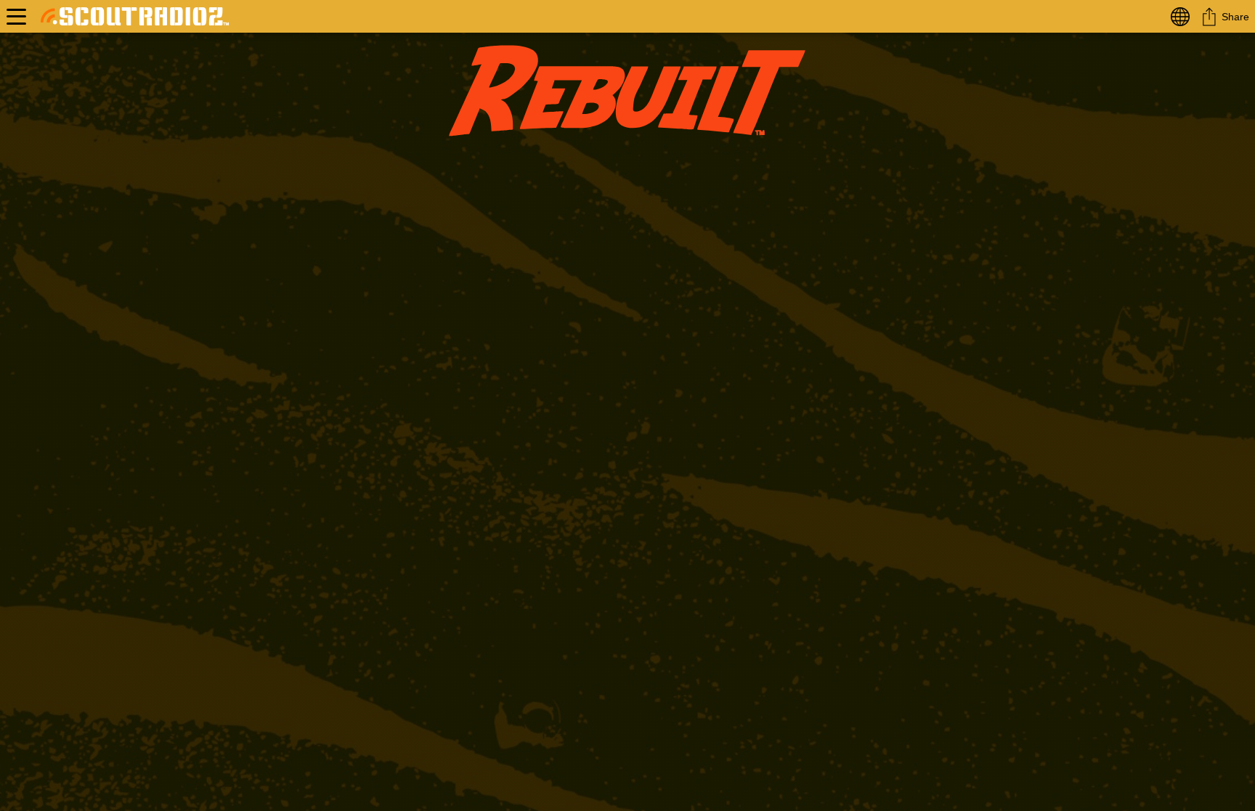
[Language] (1183, 16)
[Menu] (16, 16)
